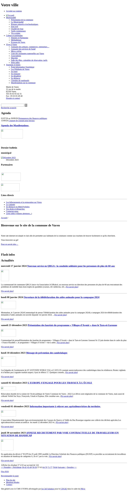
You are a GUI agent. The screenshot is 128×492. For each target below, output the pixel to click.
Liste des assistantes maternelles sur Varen (27, 53)
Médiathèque (16, 40)
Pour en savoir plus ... (9, 244)
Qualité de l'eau (17, 29)
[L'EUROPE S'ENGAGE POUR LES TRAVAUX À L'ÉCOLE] (8, 390)
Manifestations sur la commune (23, 83)
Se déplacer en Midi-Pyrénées (18, 207)
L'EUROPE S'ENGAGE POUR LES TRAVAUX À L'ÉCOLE (60, 382)
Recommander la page (10, 476)
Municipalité (11, 17)
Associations (16, 56)
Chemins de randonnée (20, 80)
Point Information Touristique (22, 67)
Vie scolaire (15, 33)
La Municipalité (17, 22)
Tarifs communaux (18, 31)
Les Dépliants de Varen (20, 69)
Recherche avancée (8, 108)
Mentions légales (12, 482)
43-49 (29, 467)
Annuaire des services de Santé (23, 49)
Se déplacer (15, 78)
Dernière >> (71, 467)
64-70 (44, 467)
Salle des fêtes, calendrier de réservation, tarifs (29, 60)
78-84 (55, 467)
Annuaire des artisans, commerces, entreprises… (30, 47)
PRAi (83, 489)
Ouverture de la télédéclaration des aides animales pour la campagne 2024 (61, 297)
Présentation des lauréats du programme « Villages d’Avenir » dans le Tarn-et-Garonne (72, 325)
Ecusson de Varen (18, 42)
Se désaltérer (16, 76)
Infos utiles (15, 62)
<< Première (6, 467)
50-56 (34, 467)
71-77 (50, 467)
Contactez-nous (12, 211)
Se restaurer (15, 74)
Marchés (14, 58)
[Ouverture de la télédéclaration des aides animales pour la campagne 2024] (8, 308)
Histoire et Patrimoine (19, 38)
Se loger (14, 71)
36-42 (24, 467)
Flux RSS (5, 472)
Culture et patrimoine (14, 35)
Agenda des (15, 125)
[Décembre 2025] (8, 158)
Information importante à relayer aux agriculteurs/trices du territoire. (65, 406)
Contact (9, 485)
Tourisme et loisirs (13, 65)
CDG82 (63, 489)
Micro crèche (16, 51)
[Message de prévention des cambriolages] (8, 366)
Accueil (4, 218)
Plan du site (10, 480)
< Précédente (16, 467)
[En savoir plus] (72, 287)
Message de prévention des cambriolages (46, 352)
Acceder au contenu (14, 11)
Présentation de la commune (22, 20)
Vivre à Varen (11, 44)
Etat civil (14, 26)
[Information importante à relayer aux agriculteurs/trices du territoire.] (8, 416)
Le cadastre (10, 204)
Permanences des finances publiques (32, 118)
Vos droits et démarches (15, 209)
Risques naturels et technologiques (24, 24)
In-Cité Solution (47, 489)
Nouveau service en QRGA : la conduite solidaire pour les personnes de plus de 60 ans (71, 266)
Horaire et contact (13, 98)
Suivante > (62, 467)
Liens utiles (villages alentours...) (19, 213)
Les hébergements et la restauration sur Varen (24, 202)
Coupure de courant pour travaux (21, 121)
